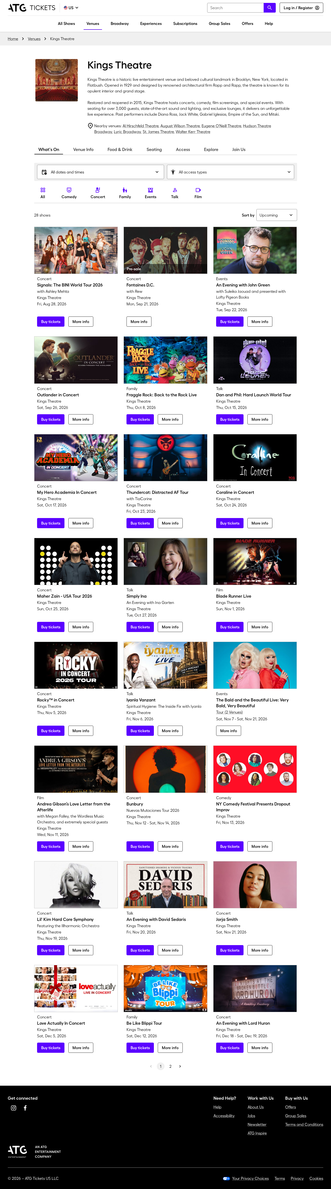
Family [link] (125, 197)
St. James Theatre (158, 131)
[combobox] (241, 7)
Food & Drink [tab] (120, 149)
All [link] (42, 197)
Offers (247, 23)
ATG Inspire (257, 1133)
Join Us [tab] (238, 149)
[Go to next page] (180, 1066)
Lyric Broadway (127, 131)
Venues (93, 23)
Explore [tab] (211, 149)
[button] (100, 172)
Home (13, 39)
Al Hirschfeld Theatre (140, 126)
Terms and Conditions (304, 1124)
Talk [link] (175, 197)
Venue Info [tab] (83, 149)
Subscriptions (185, 23)
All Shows (66, 23)
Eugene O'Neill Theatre (221, 126)
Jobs (251, 1116)
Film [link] (198, 197)
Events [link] (150, 197)
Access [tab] (183, 149)
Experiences (151, 23)
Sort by (248, 215)
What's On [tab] (48, 149)
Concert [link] (98, 197)
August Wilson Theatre (180, 126)
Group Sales (219, 23)
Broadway (120, 23)
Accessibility (224, 1116)
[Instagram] (13, 1108)
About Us (256, 1107)
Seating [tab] (154, 149)
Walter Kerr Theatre (193, 131)
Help (269, 23)
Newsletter (257, 1124)
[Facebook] (25, 1108)
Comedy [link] (69, 197)
